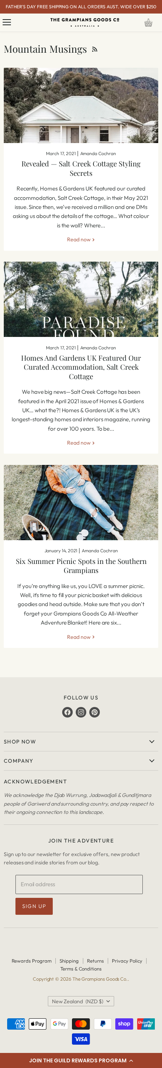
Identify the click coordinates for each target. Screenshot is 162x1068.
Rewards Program (32, 961)
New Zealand (77, 1001)
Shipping (69, 961)
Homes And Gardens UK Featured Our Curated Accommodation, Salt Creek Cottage (81, 367)
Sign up (34, 906)
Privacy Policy (127, 961)
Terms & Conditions (81, 969)
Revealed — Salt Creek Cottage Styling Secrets (81, 168)
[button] (81, 1060)
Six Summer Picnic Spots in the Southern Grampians (81, 565)
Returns (95, 961)
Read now (79, 239)
